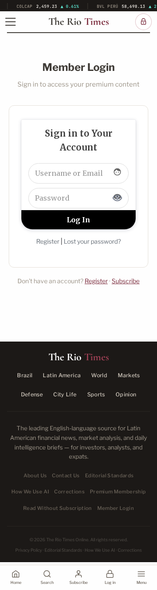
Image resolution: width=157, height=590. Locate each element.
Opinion (126, 394)
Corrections (69, 492)
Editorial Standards (109, 476)
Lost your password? (92, 241)
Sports (96, 394)
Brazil (24, 375)
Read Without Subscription (57, 508)
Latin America (62, 375)
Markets (129, 375)
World (99, 375)
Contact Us (65, 476)
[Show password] (117, 198)
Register (47, 241)
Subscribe (126, 281)
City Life (64, 394)
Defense (32, 394)
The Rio (78, 22)
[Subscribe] (143, 21)
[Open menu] (10, 22)
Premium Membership (118, 492)
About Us (35, 476)
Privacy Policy (28, 550)
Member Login (115, 508)
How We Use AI (30, 492)
